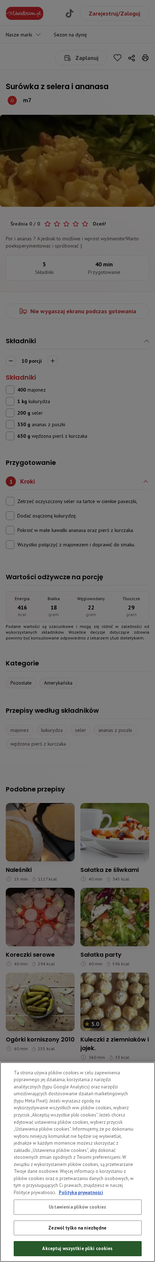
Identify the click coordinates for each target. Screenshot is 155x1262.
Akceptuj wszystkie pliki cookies (77, 1248)
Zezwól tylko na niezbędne (77, 1228)
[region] (77, 1162)
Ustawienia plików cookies (77, 1207)
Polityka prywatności (81, 1192)
